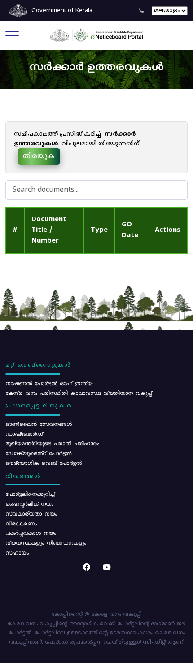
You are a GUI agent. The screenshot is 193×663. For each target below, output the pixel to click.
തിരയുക (39, 156)
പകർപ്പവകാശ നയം (30, 532)
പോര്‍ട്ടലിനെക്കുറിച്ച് (29, 493)
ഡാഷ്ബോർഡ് (24, 433)
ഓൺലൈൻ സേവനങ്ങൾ (38, 423)
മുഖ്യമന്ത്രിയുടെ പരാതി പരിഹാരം (52, 443)
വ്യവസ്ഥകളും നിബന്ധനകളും (45, 542)
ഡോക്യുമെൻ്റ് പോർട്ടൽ (38, 452)
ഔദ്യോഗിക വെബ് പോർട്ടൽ (43, 462)
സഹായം (17, 552)
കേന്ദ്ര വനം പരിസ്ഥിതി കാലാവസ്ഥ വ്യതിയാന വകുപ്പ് (78, 392)
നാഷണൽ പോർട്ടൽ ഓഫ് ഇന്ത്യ (48, 383)
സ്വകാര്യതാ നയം (31, 513)
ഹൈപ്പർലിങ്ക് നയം (29, 503)
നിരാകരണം (21, 523)
